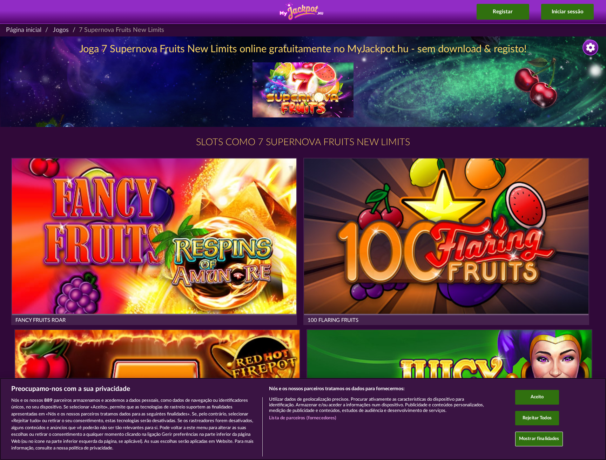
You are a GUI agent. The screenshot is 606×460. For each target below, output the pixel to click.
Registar (503, 11)
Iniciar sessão (568, 11)
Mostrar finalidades (539, 439)
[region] (303, 419)
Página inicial (23, 30)
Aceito (537, 397)
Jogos (61, 30)
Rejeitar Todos (537, 418)
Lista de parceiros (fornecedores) (302, 418)
